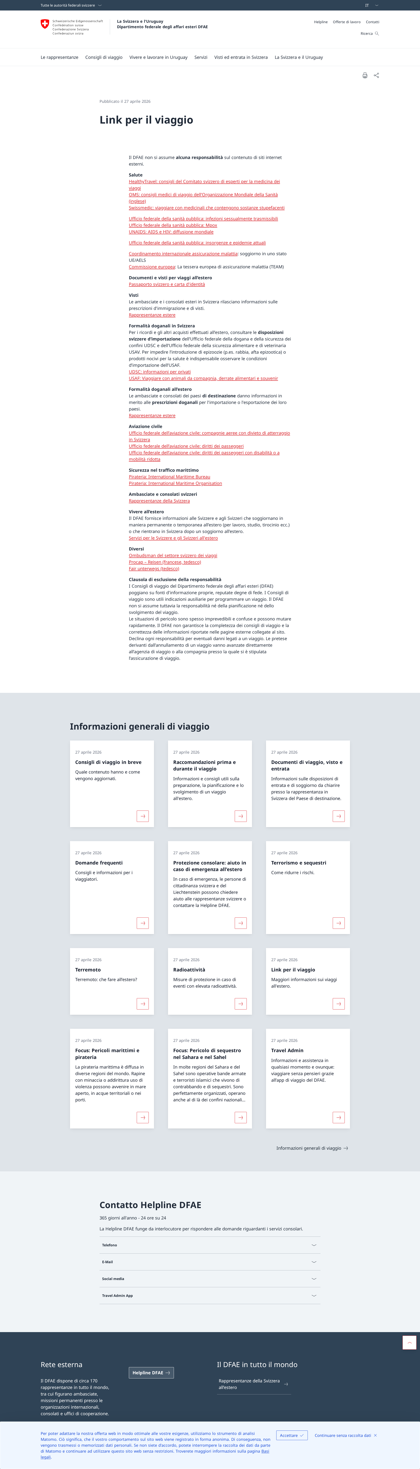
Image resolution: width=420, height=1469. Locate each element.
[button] (59, 57)
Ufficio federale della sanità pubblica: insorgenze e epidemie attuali (197, 243)
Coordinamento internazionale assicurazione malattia (183, 254)
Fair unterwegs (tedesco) (154, 568)
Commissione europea (152, 267)
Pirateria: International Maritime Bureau (169, 477)
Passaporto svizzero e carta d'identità (167, 284)
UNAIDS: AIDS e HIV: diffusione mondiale (171, 232)
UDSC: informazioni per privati (160, 372)
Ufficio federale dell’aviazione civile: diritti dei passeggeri (186, 446)
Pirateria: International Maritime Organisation (175, 483)
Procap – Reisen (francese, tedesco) (165, 562)
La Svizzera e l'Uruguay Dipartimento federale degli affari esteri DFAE (162, 24)
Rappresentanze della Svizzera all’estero (249, 1384)
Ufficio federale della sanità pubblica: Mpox (173, 225)
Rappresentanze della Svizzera (159, 501)
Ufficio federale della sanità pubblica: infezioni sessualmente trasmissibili (203, 219)
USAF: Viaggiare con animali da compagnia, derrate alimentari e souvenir (203, 378)
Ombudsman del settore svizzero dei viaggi (173, 555)
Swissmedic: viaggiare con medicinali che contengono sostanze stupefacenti (207, 208)
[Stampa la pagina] (365, 75)
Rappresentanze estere (152, 315)
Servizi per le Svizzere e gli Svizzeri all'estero (173, 538)
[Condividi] (376, 75)
